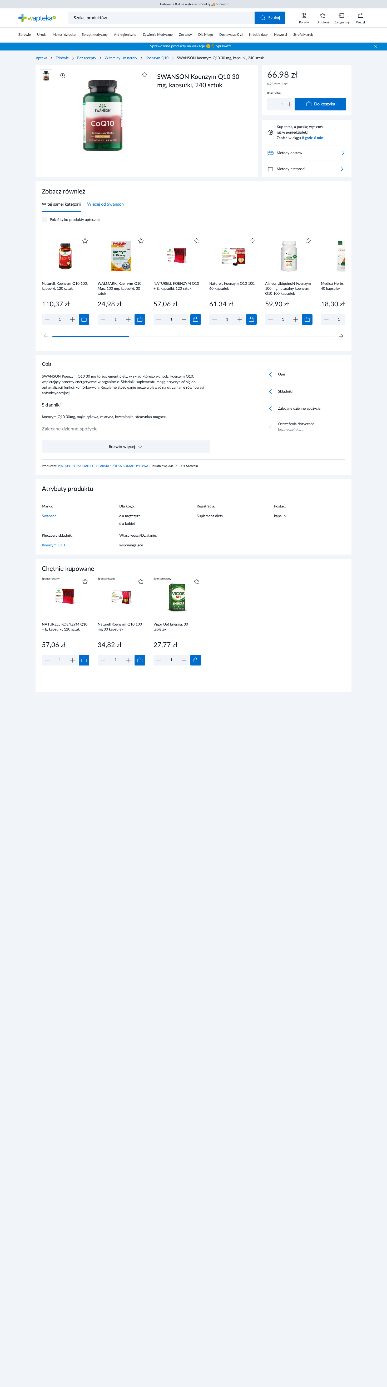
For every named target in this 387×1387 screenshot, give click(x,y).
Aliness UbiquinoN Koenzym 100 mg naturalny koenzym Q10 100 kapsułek (288, 288)
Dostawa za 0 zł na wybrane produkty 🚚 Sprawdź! (193, 4)
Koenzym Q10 (157, 58)
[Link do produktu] (65, 281)
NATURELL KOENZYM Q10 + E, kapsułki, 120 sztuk (176, 286)
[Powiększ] (63, 76)
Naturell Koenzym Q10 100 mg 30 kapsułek (120, 627)
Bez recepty (86, 58)
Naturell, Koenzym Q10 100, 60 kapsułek (232, 286)
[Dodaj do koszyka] (84, 319)
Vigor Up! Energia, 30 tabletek (170, 627)
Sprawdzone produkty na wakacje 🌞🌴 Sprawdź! (190, 46)
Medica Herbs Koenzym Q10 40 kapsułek (344, 286)
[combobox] (162, 18)
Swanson (49, 516)
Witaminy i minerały (121, 58)
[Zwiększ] (289, 104)
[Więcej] (342, 169)
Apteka (41, 58)
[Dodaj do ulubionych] (144, 74)
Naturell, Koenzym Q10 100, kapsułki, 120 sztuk (65, 286)
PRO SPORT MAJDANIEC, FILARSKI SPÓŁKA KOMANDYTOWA (103, 466)
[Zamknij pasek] (375, 46)
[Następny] (341, 336)
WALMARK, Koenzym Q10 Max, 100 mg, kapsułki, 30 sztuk (119, 288)
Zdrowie (62, 58)
